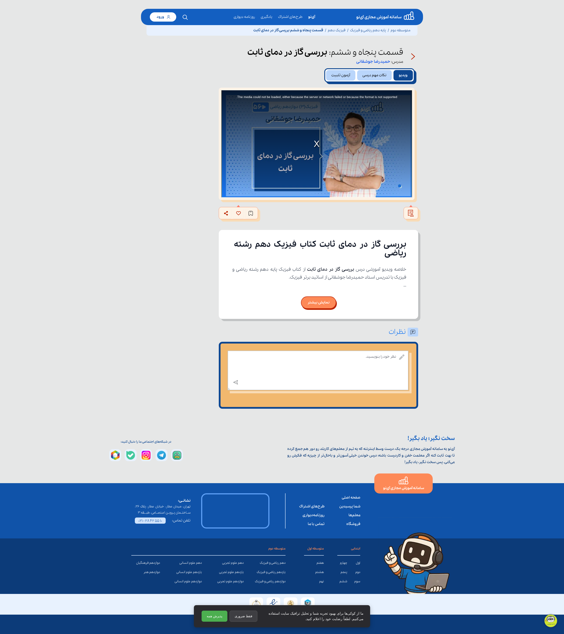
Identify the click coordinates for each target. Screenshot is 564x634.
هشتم (319, 572)
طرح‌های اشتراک (290, 16)
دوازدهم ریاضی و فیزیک (282, 581)
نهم (321, 581)
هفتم (320, 563)
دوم (357, 572)
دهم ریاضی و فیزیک (282, 563)
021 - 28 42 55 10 (150, 520)
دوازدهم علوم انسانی (198, 581)
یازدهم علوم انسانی (198, 572)
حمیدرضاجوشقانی (373, 62)
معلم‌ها (354, 515)
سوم (357, 581)
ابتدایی (355, 548)
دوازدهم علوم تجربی (240, 581)
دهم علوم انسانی (198, 563)
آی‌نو (311, 16)
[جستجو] (185, 17)
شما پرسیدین (349, 506)
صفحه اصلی (351, 497)
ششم (343, 581)
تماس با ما (316, 524)
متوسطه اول (315, 548)
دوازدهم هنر (156, 572)
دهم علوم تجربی (240, 563)
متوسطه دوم (400, 30)
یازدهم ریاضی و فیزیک (282, 572)
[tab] (403, 75)
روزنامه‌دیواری (313, 515)
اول (358, 563)
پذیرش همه (214, 616)
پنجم (344, 572)
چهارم (343, 563)
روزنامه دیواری (244, 16)
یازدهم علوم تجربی (240, 572)
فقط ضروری (243, 616)
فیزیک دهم (336, 30)
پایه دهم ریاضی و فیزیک (368, 30)
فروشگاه (353, 524)
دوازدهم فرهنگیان (156, 563)
